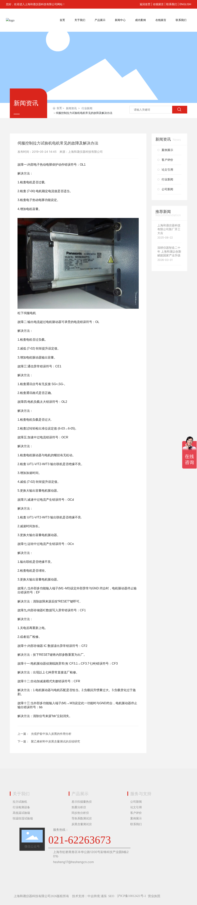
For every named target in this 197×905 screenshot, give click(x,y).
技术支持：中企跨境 (86, 896)
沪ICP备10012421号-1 (131, 895)
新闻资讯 (71, 108)
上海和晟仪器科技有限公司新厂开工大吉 (168, 229)
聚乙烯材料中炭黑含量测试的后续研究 (55, 741)
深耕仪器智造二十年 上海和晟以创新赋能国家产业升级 (169, 251)
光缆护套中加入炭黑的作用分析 (51, 734)
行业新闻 (87, 108)
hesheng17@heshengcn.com (73, 862)
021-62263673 (79, 840)
